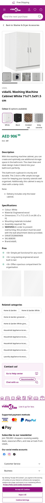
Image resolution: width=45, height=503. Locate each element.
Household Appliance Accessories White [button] (16, 337)
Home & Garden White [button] (31, 310)
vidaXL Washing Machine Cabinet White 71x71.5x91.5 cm (21, 96)
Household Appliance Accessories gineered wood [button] (16, 343)
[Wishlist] (35, 9)
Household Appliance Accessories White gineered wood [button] (16, 350)
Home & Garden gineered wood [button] (16, 317)
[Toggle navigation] (4, 9)
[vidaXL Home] (15, 9)
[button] (7, 121)
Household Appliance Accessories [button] (16, 330)
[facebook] (4, 454)
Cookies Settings (22, 500)
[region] (22, 488)
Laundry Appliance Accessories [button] (16, 356)
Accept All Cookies (22, 489)
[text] (11, 136)
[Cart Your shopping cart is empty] (41, 9)
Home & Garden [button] (10, 310)
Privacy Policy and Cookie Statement (17, 485)
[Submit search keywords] (39, 16)
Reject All (22, 495)
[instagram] (9, 454)
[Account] (29, 9)
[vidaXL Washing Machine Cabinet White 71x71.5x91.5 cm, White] (22, 51)
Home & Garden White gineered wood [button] (16, 323)
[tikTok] (14, 454)
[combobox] (22, 16)
